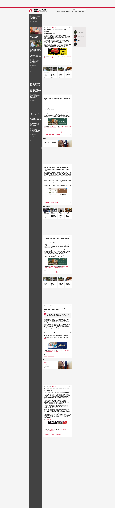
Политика (58, 11)
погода (46, 355)
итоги (59, 271)
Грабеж (52, 202)
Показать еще (35, 148)
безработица (47, 434)
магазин (56, 202)
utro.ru (47, 340)
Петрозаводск (58, 134)
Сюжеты (72, 11)
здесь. (45, 338)
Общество (68, 11)
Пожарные (46, 271)
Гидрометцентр (51, 355)
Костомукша (47, 202)
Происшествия (78, 11)
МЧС (50, 271)
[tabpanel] (46, 72)
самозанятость (58, 434)
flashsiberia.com (49, 419)
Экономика (63, 11)
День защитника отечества (49, 134)
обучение (52, 434)
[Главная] (30, 11)
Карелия (54, 271)
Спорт (83, 11)
